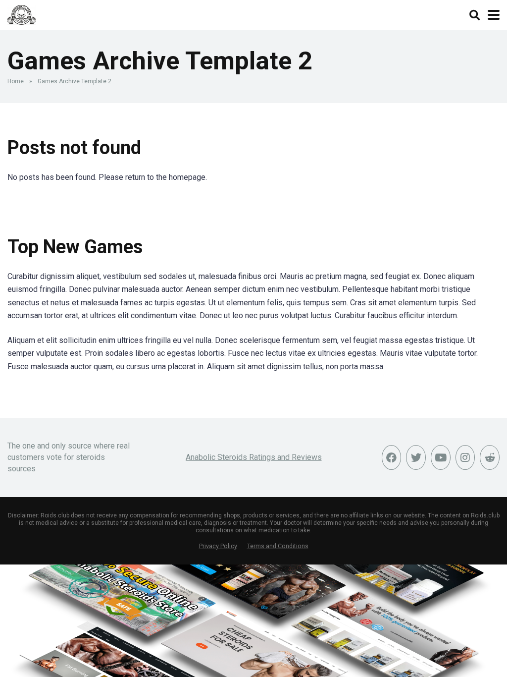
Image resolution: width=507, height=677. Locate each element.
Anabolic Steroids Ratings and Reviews (254, 457)
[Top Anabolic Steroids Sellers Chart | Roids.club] (21, 13)
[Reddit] (490, 457)
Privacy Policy (218, 546)
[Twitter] (416, 457)
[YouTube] (441, 457)
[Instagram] (465, 457)
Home (15, 81)
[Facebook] (392, 457)
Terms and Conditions (277, 546)
